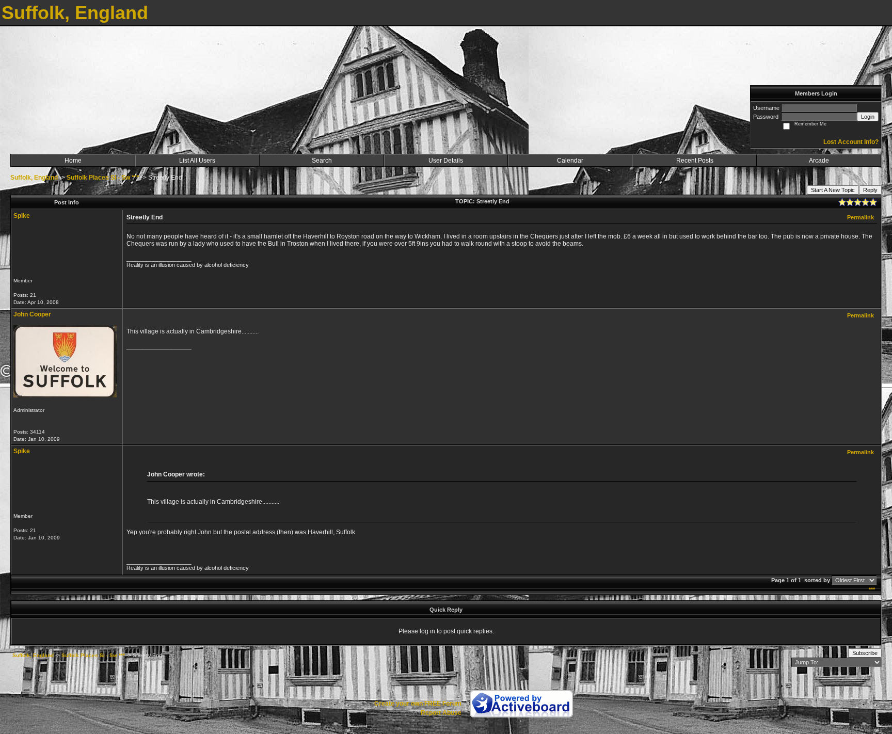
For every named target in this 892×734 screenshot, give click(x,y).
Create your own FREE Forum (417, 703)
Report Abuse (441, 712)
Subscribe (865, 653)
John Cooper (32, 314)
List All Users (197, 160)
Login (867, 117)
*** (872, 589)
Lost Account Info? (851, 142)
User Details (445, 160)
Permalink (860, 217)
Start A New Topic (833, 190)
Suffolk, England (34, 177)
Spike (21, 215)
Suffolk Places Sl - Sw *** (103, 177)
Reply (870, 190)
